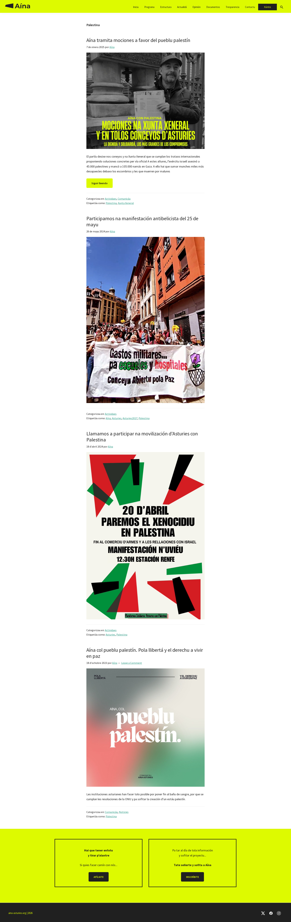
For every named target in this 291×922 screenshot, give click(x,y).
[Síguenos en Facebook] (271, 913)
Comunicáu (124, 198)
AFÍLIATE (99, 877)
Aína (108, 418)
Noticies (123, 812)
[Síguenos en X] (263, 913)
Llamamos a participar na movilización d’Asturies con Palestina (142, 436)
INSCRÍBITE (192, 877)
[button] (282, 7)
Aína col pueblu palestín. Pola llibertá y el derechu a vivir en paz (144, 653)
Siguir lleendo (99, 183)
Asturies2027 (130, 418)
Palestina (111, 203)
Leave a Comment (131, 663)
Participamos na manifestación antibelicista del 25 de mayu (142, 221)
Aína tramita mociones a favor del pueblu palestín (138, 40)
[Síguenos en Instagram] (279, 913)
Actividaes (111, 198)
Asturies (116, 418)
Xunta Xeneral (126, 203)
